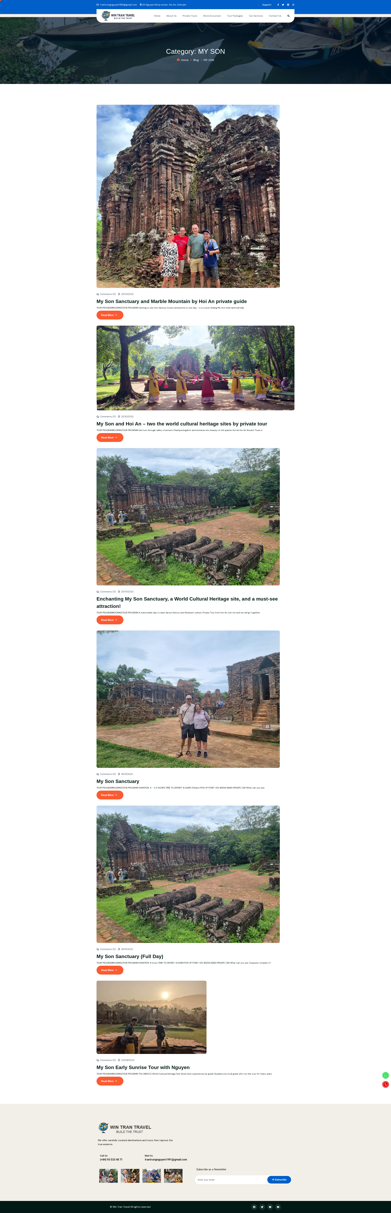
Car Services (256, 15)
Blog (196, 60)
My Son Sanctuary (118, 781)
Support (266, 4)
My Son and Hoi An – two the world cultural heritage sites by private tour (182, 424)
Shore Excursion (212, 15)
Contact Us (275, 15)
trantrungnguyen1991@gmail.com (118, 4)
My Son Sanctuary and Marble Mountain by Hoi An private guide (172, 301)
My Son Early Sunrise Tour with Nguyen (143, 1067)
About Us (171, 15)
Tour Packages (235, 15)
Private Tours (190, 15)
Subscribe (280, 1179)
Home (157, 15)
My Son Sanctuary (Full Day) (130, 956)
